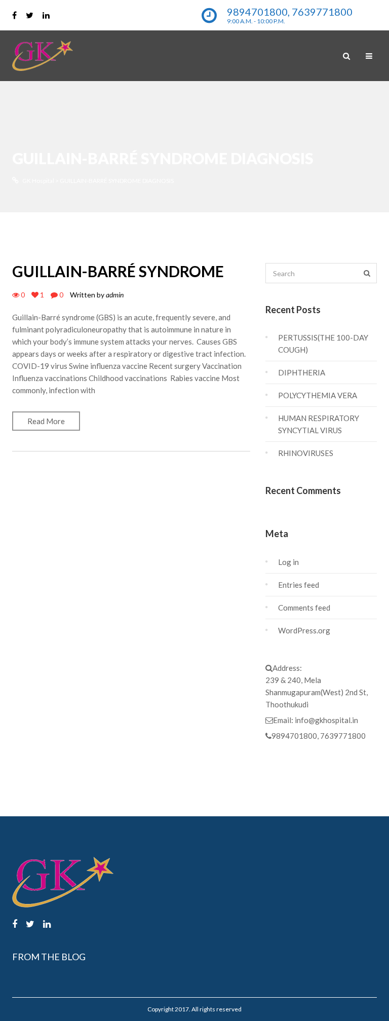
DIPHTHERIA (301, 372)
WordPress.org (304, 630)
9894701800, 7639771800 (318, 735)
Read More (46, 421)
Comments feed (304, 607)
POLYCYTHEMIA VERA (317, 395)
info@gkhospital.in (326, 720)
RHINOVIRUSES (305, 453)
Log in (288, 561)
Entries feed (298, 584)
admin (115, 294)
